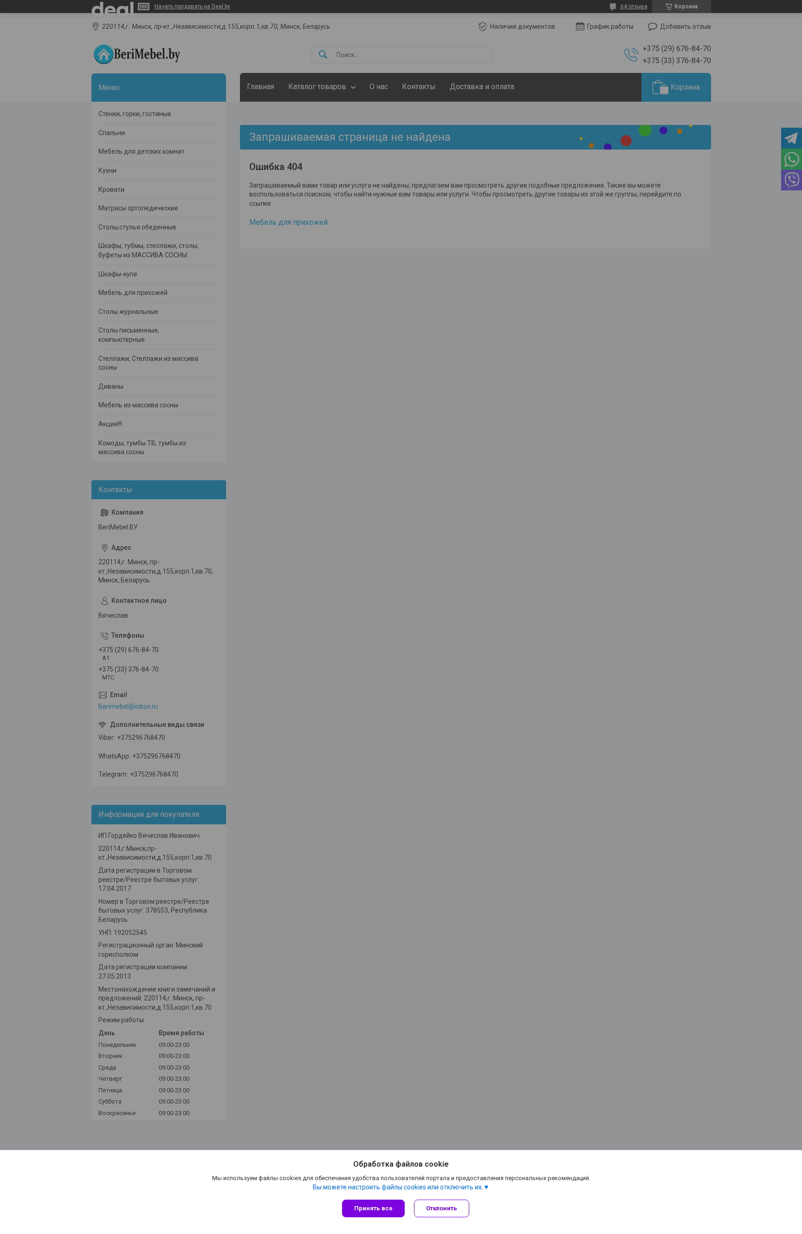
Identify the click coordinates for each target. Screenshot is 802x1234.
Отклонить (441, 1208)
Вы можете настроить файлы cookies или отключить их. (398, 1187)
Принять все (373, 1208)
